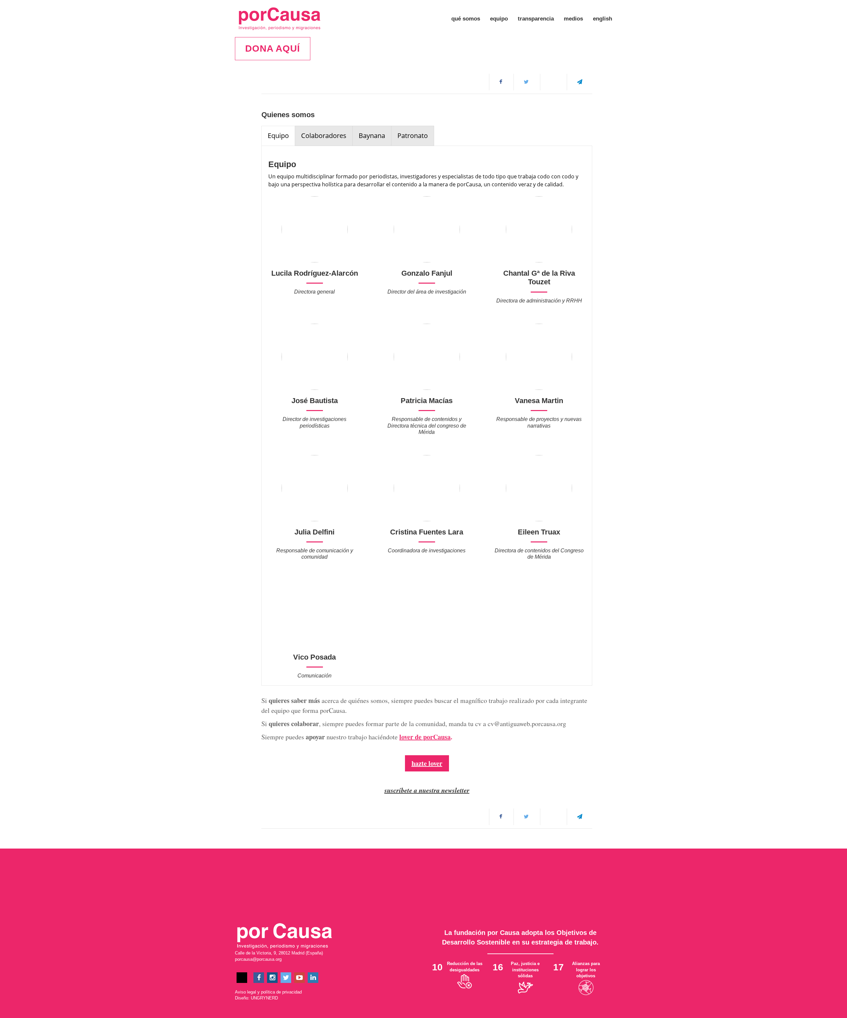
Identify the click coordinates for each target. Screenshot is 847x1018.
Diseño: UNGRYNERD (256, 997)
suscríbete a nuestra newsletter (426, 790)
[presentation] (278, 136)
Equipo (499, 19)
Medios (573, 19)
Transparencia (536, 19)
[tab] (278, 136)
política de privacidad (281, 992)
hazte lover (427, 763)
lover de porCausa (425, 737)
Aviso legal (245, 992)
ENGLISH (602, 19)
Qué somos (465, 19)
